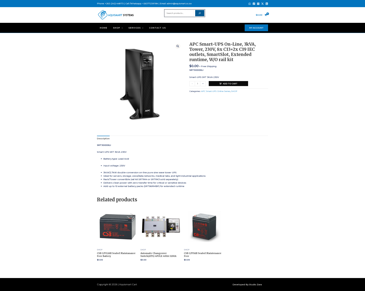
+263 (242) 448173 (114, 3)
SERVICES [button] (134, 28)
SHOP (234, 91)
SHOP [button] (116, 28)
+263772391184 (150, 3)
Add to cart (230, 83)
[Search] (199, 13)
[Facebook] (254, 3)
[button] (121, 28)
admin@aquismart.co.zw (179, 3)
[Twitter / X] (262, 3)
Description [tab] (103, 138)
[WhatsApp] (249, 3)
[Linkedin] (266, 3)
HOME (103, 28)
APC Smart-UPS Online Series (215, 91)
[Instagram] (258, 3)
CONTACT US (157, 28)
